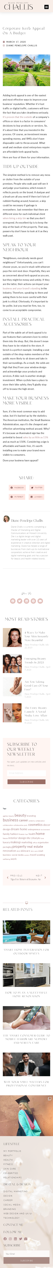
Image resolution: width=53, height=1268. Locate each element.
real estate (35, 846)
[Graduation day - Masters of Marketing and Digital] (26, 1121)
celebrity (32, 821)
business (11, 820)
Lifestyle (35, 838)
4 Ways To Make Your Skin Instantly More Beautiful (37, 636)
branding (31, 815)
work (14, 858)
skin (18, 851)
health (32, 834)
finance (21, 834)
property (19, 846)
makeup (15, 842)
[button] (46, 7)
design (6, 829)
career (23, 820)
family (6, 834)
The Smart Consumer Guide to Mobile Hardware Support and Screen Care (26, 1039)
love (42, 838)
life (28, 838)
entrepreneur (34, 829)
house (5, 838)
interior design (17, 838)
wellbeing (6, 859)
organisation (43, 842)
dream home (19, 829)
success (26, 855)
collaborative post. (20, 825)
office (35, 842)
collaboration (40, 821)
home (40, 833)
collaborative (8, 825)
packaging (7, 846)
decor (46, 825)
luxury (6, 842)
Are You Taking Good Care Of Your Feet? (36, 686)
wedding (41, 854)
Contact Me (13, 1224)
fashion (14, 834)
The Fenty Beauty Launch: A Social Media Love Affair (36, 712)
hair (26, 834)
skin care (34, 851)
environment (45, 829)
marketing (26, 842)
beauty (20, 815)
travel (33, 854)
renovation (9, 851)
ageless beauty (8, 816)
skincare (25, 850)
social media (17, 854)
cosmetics (35, 824)
